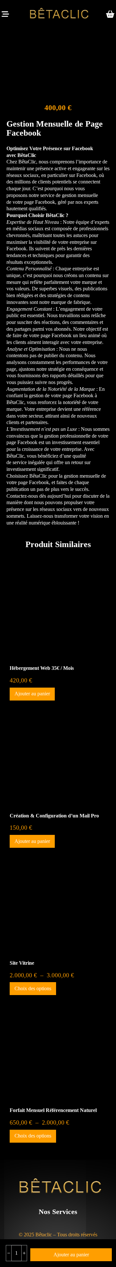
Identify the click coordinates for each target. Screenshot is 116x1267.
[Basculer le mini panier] (110, 14)
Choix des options (33, 988)
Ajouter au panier (32, 693)
